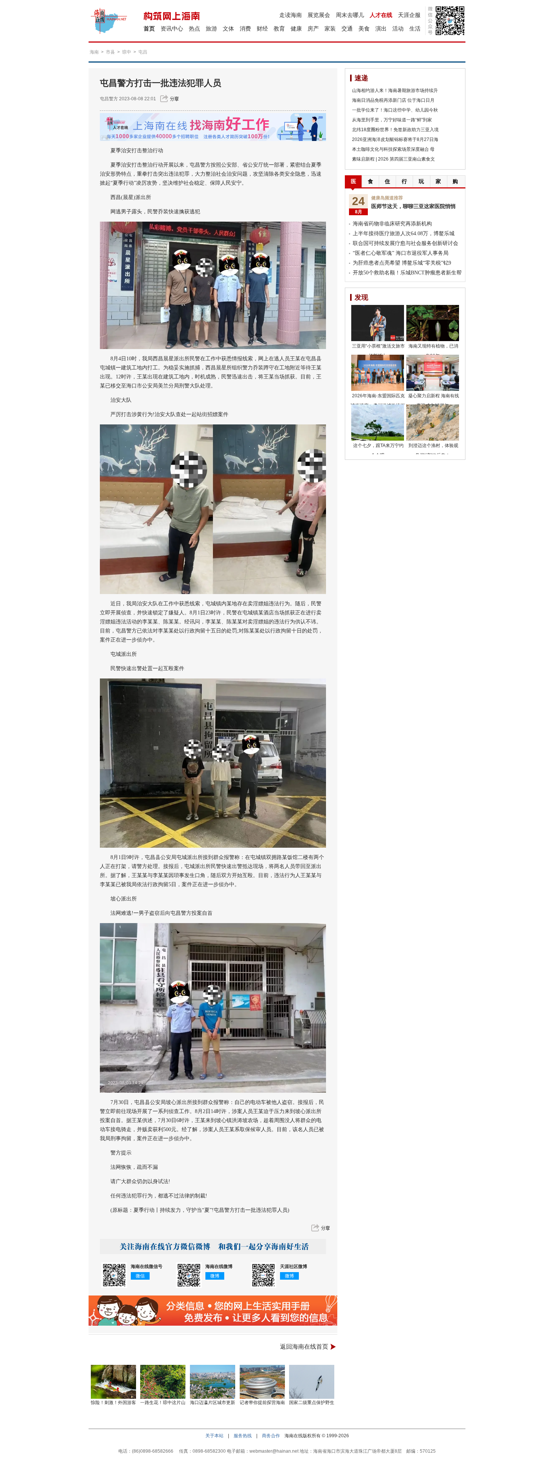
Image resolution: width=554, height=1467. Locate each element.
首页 (149, 28)
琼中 (126, 52)
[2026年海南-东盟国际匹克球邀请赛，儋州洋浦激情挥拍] (377, 373)
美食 (364, 28)
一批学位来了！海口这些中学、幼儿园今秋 (395, 110)
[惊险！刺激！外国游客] (113, 1382)
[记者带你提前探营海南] (262, 1382)
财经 (262, 28)
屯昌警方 (109, 98)
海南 (94, 52)
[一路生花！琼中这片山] (163, 1382)
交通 (347, 28)
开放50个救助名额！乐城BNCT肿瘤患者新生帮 (407, 273)
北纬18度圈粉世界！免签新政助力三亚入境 (395, 129)
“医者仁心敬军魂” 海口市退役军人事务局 (400, 253)
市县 (110, 52)
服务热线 (243, 1435)
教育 (279, 28)
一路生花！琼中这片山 (162, 1402)
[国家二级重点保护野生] (312, 1382)
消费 (245, 28)
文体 (228, 28)
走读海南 (290, 15)
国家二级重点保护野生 (311, 1402)
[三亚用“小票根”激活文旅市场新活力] (377, 323)
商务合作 (271, 1435)
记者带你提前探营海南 (262, 1402)
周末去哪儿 (350, 15)
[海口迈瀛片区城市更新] (212, 1382)
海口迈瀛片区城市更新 (212, 1402)
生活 (415, 28)
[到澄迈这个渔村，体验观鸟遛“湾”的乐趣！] (432, 422)
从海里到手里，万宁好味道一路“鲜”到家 (392, 120)
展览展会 (319, 15)
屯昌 (142, 52)
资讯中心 (172, 28)
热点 (194, 28)
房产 (313, 28)
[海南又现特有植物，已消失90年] (432, 323)
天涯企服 (409, 15)
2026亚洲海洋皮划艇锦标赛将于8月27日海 (395, 139)
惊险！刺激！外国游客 (113, 1402)
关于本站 (214, 1435)
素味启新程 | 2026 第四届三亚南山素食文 (393, 159)
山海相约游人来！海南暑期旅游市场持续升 (395, 90)
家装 (330, 28)
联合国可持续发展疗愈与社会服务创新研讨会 (405, 243)
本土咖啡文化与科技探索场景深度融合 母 (393, 149)
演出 (381, 28)
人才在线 (381, 15)
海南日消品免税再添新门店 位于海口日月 (393, 100)
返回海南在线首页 (304, 1346)
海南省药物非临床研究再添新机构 (392, 224)
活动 (398, 28)
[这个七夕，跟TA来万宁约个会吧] (377, 422)
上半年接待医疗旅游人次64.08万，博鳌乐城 (404, 233)
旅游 (211, 28)
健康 (296, 28)
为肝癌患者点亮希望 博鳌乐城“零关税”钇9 (402, 263)
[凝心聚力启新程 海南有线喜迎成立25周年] (432, 373)
